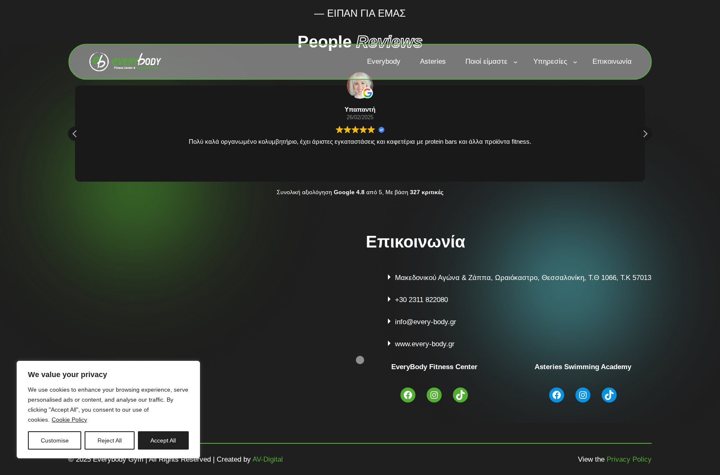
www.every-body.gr (425, 344)
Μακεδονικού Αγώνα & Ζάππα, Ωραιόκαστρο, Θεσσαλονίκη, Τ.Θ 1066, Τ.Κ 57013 (523, 278)
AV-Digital (267, 459)
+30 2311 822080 (421, 300)
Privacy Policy (629, 459)
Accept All (163, 440)
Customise (55, 440)
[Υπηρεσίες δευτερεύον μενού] (575, 62)
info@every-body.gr (425, 322)
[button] (645, 134)
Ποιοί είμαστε (486, 62)
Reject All (110, 440)
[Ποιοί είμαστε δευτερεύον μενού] (515, 62)
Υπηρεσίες (550, 62)
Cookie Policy (69, 419)
